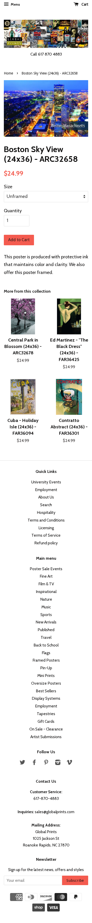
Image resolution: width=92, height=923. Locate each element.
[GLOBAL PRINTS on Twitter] (22, 763)
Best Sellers (46, 690)
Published (46, 629)
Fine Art (46, 576)
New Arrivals (46, 622)
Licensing (46, 527)
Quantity (13, 211)
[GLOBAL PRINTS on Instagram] (58, 763)
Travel (46, 637)
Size (8, 186)
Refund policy (46, 542)
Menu (15, 4)
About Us (46, 497)
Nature (46, 599)
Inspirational (46, 591)
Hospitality (46, 512)
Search (46, 504)
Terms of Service (46, 535)
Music (46, 606)
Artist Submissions (46, 736)
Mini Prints (46, 675)
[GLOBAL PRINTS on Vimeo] (69, 763)
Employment (46, 489)
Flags (46, 652)
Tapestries (46, 713)
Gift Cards (46, 721)
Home (8, 73)
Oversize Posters (46, 683)
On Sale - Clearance (46, 729)
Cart (84, 4)
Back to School (46, 645)
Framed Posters (46, 660)
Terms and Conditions (46, 520)
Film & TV (46, 583)
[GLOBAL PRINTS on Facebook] (34, 763)
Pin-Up (46, 667)
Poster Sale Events (46, 568)
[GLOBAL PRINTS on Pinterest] (46, 763)
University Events (46, 482)
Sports (46, 614)
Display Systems (46, 698)
